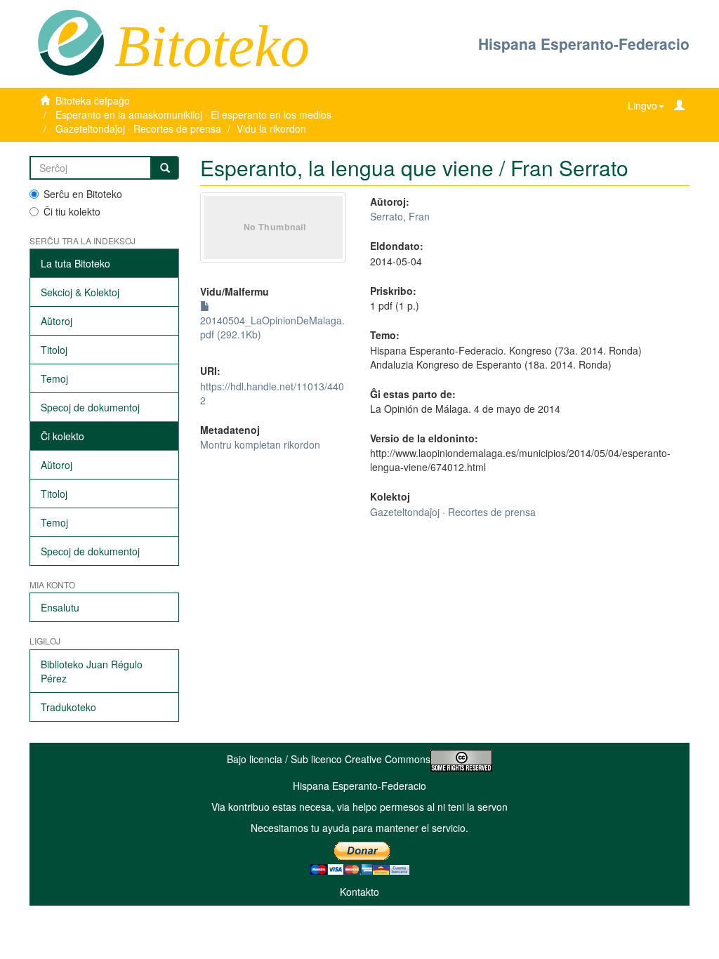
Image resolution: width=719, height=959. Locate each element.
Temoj (54, 378)
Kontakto (359, 892)
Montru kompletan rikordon (260, 444)
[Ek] (165, 168)
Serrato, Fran (400, 216)
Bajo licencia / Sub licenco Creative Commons (328, 759)
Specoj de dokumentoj (90, 407)
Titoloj (54, 350)
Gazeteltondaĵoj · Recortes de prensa (138, 128)
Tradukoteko (68, 707)
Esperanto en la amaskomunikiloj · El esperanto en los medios (193, 114)
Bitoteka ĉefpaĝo (92, 100)
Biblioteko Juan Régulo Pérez (92, 671)
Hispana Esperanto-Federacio (584, 43)
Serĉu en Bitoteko (83, 194)
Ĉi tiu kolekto (72, 211)
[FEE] (70, 41)
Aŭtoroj (56, 321)
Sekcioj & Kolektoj (80, 292)
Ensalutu (60, 607)
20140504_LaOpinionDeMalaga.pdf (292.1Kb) (272, 327)
